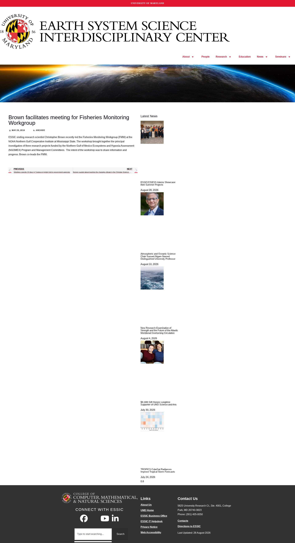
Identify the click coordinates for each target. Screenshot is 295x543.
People (205, 56)
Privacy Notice (149, 527)
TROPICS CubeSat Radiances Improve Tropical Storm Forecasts (158, 470)
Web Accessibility (151, 532)
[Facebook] (84, 518)
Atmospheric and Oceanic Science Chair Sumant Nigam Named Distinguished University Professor (158, 256)
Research (221, 56)
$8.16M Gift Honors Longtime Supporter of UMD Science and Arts (159, 403)
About (186, 56)
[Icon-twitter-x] (94, 518)
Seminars (280, 56)
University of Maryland (147, 3)
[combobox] (93, 534)
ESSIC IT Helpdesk (152, 521)
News (260, 56)
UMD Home (147, 510)
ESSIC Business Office (154, 516)
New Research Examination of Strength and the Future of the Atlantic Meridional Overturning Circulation (159, 330)
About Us (146, 504)
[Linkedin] (115, 518)
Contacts (183, 520)
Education (245, 56)
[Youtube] (105, 518)
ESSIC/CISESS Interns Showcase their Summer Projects (158, 183)
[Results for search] (93, 541)
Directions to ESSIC (189, 526)
